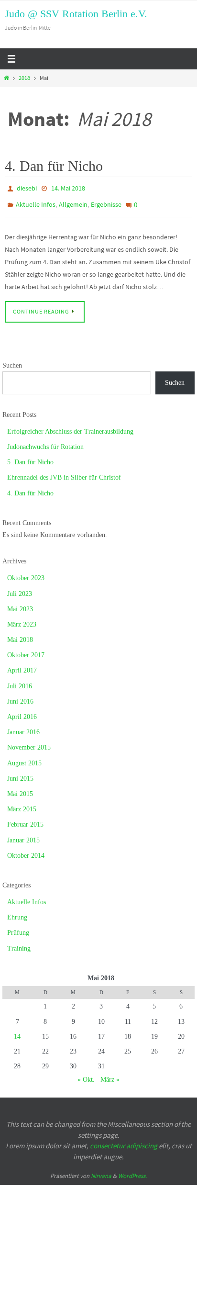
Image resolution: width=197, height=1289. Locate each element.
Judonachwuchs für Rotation (45, 442)
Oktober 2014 (25, 850)
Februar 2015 (25, 819)
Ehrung (17, 912)
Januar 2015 (23, 835)
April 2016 (22, 712)
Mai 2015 (20, 789)
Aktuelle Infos (35, 201)
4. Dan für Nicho (54, 166)
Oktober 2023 (25, 573)
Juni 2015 (20, 773)
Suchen (12, 360)
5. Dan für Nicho (30, 457)
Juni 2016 (20, 696)
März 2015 (21, 804)
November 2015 (29, 742)
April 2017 (22, 665)
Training (19, 943)
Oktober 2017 (25, 650)
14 (17, 1031)
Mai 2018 (20, 635)
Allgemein (73, 201)
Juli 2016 (19, 680)
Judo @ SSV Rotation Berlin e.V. (76, 14)
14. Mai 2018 (68, 187)
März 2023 (21, 619)
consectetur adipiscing (123, 1140)
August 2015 (24, 758)
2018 (24, 78)
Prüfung (18, 927)
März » (110, 1074)
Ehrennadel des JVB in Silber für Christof (64, 472)
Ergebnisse (106, 201)
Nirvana (101, 1171)
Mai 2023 (20, 604)
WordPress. (132, 1171)
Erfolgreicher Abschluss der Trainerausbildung (70, 426)
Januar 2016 (23, 727)
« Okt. (86, 1074)
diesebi (27, 187)
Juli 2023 (19, 588)
